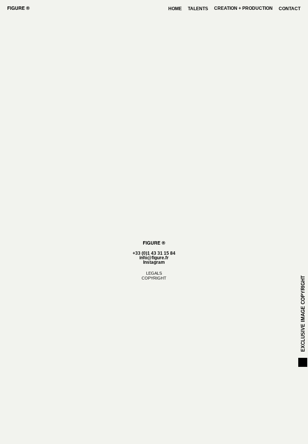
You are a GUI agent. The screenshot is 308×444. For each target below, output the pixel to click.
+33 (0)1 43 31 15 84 (154, 253)
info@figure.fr (154, 257)
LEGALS (154, 273)
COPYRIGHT (154, 278)
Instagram (154, 262)
